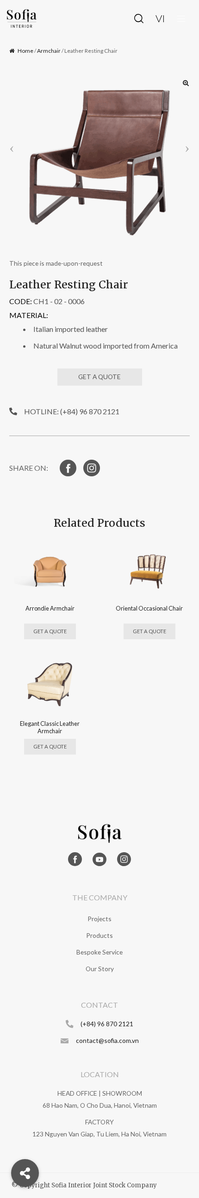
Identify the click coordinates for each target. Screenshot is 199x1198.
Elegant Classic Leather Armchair (50, 727)
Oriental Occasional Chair (149, 608)
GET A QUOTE (99, 377)
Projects (99, 919)
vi (160, 18)
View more (50, 569)
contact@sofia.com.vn (107, 1040)
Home (25, 50)
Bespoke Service (99, 952)
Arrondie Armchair (50, 608)
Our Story (100, 969)
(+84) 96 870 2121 (107, 1024)
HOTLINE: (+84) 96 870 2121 (71, 411)
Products (99, 935)
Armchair (49, 50)
